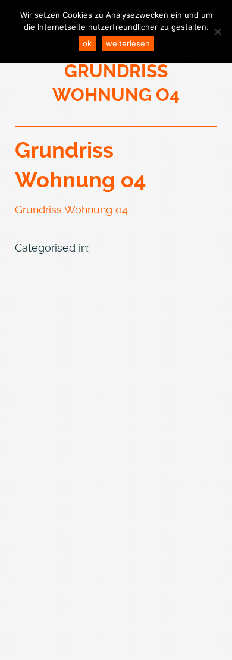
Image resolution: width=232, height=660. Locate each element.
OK (87, 43)
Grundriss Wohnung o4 (71, 209)
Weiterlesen (128, 43)
